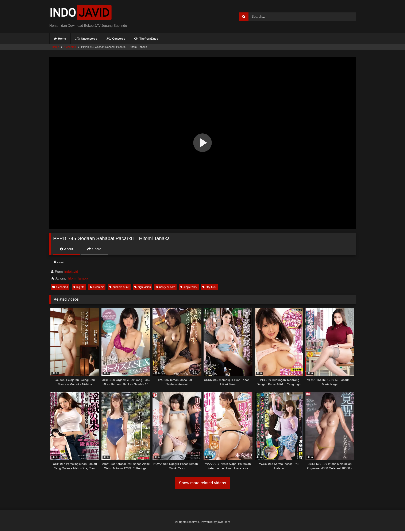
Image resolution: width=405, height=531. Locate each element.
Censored (70, 46)
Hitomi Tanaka (77, 278)
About (68, 249)
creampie (98, 287)
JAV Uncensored (86, 38)
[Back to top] (392, 518)
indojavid (71, 271)
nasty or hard (167, 287)
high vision (144, 287)
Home (62, 38)
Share (96, 249)
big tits (80, 287)
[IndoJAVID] (81, 13)
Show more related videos (202, 483)
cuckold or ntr (121, 287)
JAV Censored (115, 38)
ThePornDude (148, 38)
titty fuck (211, 287)
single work (190, 287)
